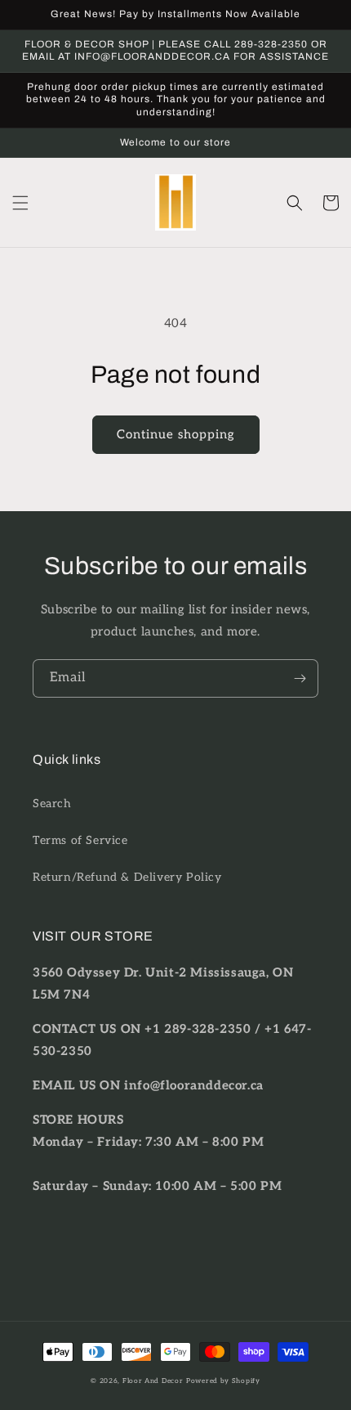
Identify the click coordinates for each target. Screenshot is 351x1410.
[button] (20, 203)
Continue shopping (176, 434)
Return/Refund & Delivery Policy (127, 877)
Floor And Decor (153, 1380)
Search (52, 804)
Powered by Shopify (223, 1380)
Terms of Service (80, 840)
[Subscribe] (300, 678)
